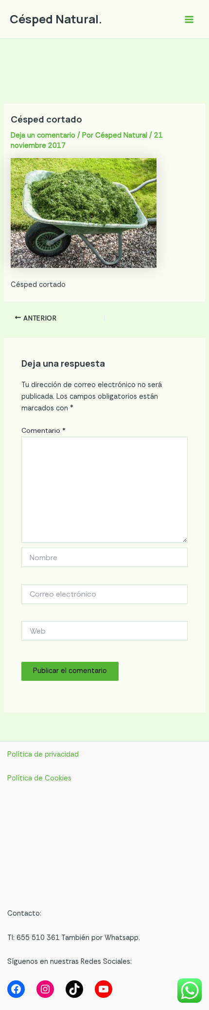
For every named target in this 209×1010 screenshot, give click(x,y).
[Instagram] (45, 989)
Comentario (43, 430)
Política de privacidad (43, 754)
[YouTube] (103, 989)
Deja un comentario (43, 135)
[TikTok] (74, 989)
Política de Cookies (39, 778)
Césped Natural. (56, 19)
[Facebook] (16, 989)
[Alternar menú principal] (189, 19)
